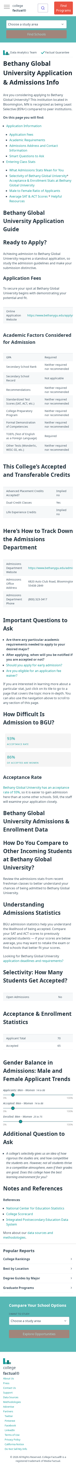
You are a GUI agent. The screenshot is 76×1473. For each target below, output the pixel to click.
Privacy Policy (12, 1439)
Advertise (8, 1406)
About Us (8, 1378)
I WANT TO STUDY (19, 1314)
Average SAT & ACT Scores (28, 196)
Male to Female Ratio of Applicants (34, 191)
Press (6, 1383)
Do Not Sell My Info (16, 1449)
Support (8, 1392)
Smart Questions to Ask (26, 156)
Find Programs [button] (63, 8)
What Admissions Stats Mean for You (36, 170)
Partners (8, 1411)
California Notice (14, 1444)
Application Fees (21, 134)
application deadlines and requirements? (33, 961)
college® (11, 1370)
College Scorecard (19, 1214)
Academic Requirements (27, 140)
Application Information (24, 126)
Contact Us (9, 1388)
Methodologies (12, 1402)
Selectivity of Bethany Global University (38, 176)
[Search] (43, 8)
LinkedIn (10, 1430)
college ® (19, 8)
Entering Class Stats (20, 162)
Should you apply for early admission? (34, 665)
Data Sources (10, 1397)
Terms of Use (12, 1435)
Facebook (10, 1425)
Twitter (9, 1416)
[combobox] (43, 8)
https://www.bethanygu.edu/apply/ (50, 315)
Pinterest (10, 1420)
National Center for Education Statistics (35, 1208)
